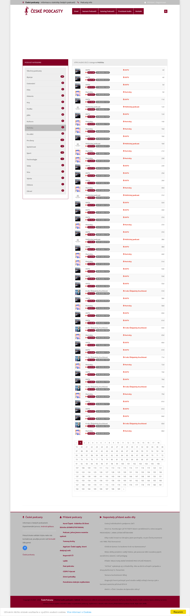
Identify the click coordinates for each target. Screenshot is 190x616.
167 (77, 485)
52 (152, 451)
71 (157, 455)
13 (133, 443)
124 (89, 472)
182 (77, 489)
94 (92, 464)
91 (77, 464)
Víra (28, 172)
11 (123, 443)
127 (106, 472)
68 (142, 455)
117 (136, 468)
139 (89, 476)
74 (82, 459)
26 (112, 447)
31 (137, 447)
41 (97, 451)
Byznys (29, 77)
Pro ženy (30, 140)
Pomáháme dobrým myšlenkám (76, 582)
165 (154, 480)
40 (92, 451)
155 (95, 480)
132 (136, 472)
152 (77, 480)
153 (83, 480)
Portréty (128, 92)
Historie (30, 96)
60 (102, 455)
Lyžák (65, 561)
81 (117, 459)
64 (122, 455)
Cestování (31, 83)
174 (118, 485)
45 (117, 451)
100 (122, 464)
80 (112, 459)
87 (147, 459)
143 (112, 476)
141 (101, 476)
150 (154, 476)
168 (83, 485)
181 (160, 485)
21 (87, 447)
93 (87, 464)
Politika (30, 128)
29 (127, 447)
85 (137, 459)
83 (127, 459)
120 (154, 468)
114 (118, 468)
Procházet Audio (124, 11)
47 (127, 451)
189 (118, 489)
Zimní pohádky (69, 577)
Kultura (30, 121)
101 (128, 464)
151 (160, 476)
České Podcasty (47, 600)
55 (77, 455)
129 (118, 472)
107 (77, 468)
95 (97, 464)
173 (112, 485)
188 (112, 489)
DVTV (126, 70)
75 (87, 459)
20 (82, 447)
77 (97, 459)
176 (130, 485)
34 (152, 447)
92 (82, 464)
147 (136, 476)
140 (95, 476)
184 (89, 489)
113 (112, 468)
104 (146, 464)
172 (106, 485)
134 (148, 472)
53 (157, 451)
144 (118, 476)
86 (142, 459)
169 (89, 485)
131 (130, 472)
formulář (51, 539)
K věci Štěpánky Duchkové (135, 291)
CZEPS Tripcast (69, 571)
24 (102, 447)
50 (142, 451)
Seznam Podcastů (89, 11)
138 (83, 476)
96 (102, 464)
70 (152, 455)
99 (117, 464)
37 (77, 451)
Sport (29, 153)
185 (95, 489)
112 (106, 468)
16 (148, 443)
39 (87, 451)
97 (107, 464)
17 (153, 443)
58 (92, 455)
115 (124, 468)
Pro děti (30, 134)
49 (137, 451)
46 (122, 451)
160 (124, 480)
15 (143, 443)
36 (162, 447)
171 (101, 485)
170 (95, 485)
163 (142, 480)
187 (106, 489)
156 (101, 480)
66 (132, 455)
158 (112, 480)
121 (160, 468)
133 (142, 472)
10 (118, 443)
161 (130, 480)
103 (140, 464)
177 (136, 485)
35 (157, 447)
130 (124, 472)
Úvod (76, 11)
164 (148, 480)
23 (97, 447)
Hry (28, 102)
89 (157, 459)
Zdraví (29, 191)
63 (117, 455)
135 (154, 472)
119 (148, 468)
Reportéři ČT (68, 555)
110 (95, 468)
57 (87, 455)
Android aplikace (47, 526)
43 (107, 451)
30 (132, 447)
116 (130, 468)
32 (142, 447)
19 (77, 447)
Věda (29, 166)
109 (89, 468)
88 (152, 459)
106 (158, 464)
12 (128, 443)
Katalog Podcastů (107, 11)
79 (107, 459)
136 (160, 472)
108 (83, 468)
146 (130, 476)
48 (132, 451)
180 (154, 485)
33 (147, 447)
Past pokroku (68, 566)
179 (148, 485)
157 (106, 480)
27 (117, 447)
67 (137, 455)
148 (142, 476)
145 (124, 476)
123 (83, 472)
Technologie (32, 159)
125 (95, 472)
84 (132, 459)
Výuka (29, 178)
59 (97, 455)
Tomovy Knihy (69, 541)
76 (92, 459)
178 (142, 485)
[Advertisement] (95, 40)
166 (160, 480)
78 (102, 459)
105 (152, 464)
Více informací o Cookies (79, 612)
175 (124, 485)
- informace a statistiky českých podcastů (50, 2)
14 (138, 443)
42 (102, 451)
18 (158, 443)
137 (77, 476)
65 (127, 455)
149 (148, 476)
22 (92, 447)
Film (28, 90)
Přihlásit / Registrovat (156, 2)
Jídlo (28, 115)
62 (112, 455)
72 (162, 455)
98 (112, 464)
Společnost (31, 147)
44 (112, 451)
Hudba (29, 109)
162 (136, 480)
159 (118, 480)
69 (147, 455)
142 (106, 476)
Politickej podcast (131, 107)
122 (77, 472)
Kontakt (138, 11)
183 (83, 489)
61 (107, 455)
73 (77, 459)
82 (122, 459)
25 (107, 447)
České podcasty (29, 554)
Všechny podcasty (34, 71)
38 (82, 451)
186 (101, 489)
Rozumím (178, 611)
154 (89, 480)
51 (147, 451)
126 (101, 472)
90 (162, 459)
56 (82, 455)
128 (112, 472)
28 (122, 447)
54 (162, 451)
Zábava (30, 185)
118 (142, 468)
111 (101, 468)
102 (134, 464)
